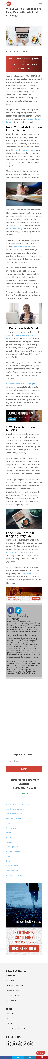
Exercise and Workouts (15, 809)
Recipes (9, 842)
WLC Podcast (11, 1001)
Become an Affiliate (13, 991)
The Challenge (11, 975)
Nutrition (10, 833)
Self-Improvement (13, 851)
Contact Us (10, 1014)
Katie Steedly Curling (17, 617)
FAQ (7, 1019)
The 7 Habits (10, 980)
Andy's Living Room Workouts (17, 804)
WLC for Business (12, 996)
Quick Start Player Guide (15, 985)
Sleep (8, 856)
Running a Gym (12, 847)
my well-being (15, 228)
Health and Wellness (14, 814)
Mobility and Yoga (13, 828)
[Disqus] (24, 720)
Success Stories (12, 866)
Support (9, 1024)
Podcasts (9, 837)
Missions (9, 823)
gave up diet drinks (14, 552)
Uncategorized (12, 870)
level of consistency (25, 150)
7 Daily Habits (26, 573)
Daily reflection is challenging (19, 383)
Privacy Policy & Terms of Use (17, 1029)
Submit (24, 769)
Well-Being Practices (14, 875)
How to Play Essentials (15, 818)
